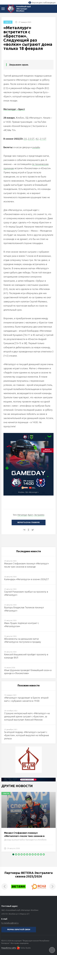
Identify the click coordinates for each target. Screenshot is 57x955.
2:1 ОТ (43, 138)
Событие (8, 22)
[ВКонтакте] (24, 530)
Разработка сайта (8, 948)
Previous (4, 886)
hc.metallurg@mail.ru (10, 923)
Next (52, 886)
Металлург (22, 515)
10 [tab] (38, 854)
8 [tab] (33, 854)
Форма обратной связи (18, 929)
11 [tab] (41, 854)
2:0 (25, 138)
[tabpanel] (28, 823)
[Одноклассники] (28, 530)
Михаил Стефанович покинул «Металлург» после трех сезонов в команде (24, 836)
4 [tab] (22, 854)
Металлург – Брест (14, 109)
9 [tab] (35, 854)
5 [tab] (24, 854)
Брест (30, 515)
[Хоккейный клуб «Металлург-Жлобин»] (11, 9)
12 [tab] (44, 854)
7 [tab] (30, 854)
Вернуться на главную (28, 522)
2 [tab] (16, 854)
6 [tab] (27, 854)
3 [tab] (19, 854)
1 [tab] (13, 854)
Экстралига (39, 515)
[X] (32, 530)
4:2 (37, 138)
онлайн (36, 147)
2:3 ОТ (31, 138)
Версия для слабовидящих (44, 3)
